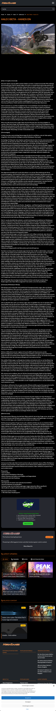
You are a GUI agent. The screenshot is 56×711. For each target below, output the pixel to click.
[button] (54, 685)
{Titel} (27, 709)
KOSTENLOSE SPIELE (38, 559)
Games (8, 14)
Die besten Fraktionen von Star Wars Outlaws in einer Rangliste (45, 671)
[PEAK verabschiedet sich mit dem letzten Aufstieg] (40, 569)
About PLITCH (28, 523)
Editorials (21, 14)
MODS (25, 559)
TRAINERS (16, 559)
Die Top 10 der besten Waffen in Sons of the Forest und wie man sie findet (45, 656)
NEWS (6, 559)
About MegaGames (8, 682)
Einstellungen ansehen (28, 705)
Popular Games (24, 682)
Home (2, 14)
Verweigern (28, 702)
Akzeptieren (28, 698)
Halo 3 (14, 14)
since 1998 (49, 537)
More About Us (28, 546)
